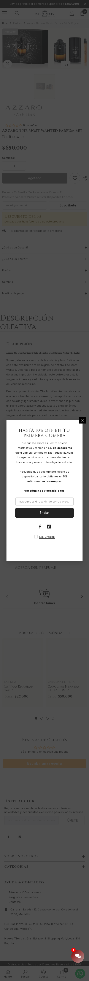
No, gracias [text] (47, 536)
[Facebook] (39, 526)
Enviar (44, 512)
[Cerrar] (82, 420)
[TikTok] (49, 526)
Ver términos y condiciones (44, 490)
